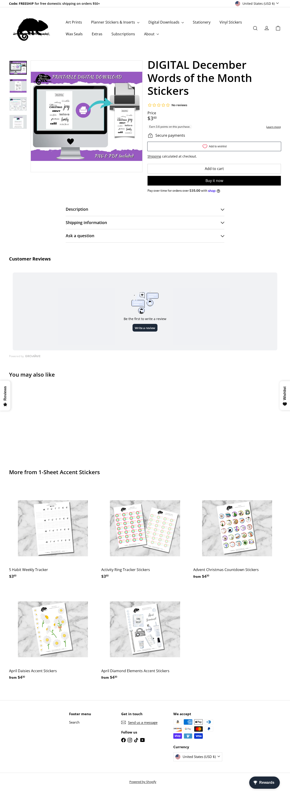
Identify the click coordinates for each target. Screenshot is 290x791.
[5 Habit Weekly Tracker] (53, 533)
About (149, 33)
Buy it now (214, 180)
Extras (97, 33)
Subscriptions (123, 33)
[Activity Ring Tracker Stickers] (145, 533)
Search (74, 722)
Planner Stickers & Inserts (113, 22)
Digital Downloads (164, 22)
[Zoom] (86, 116)
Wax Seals (74, 33)
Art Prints (74, 22)
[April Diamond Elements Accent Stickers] (145, 634)
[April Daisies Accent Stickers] (53, 634)
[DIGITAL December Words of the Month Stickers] (30, 420)
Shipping (154, 156)
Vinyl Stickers (231, 22)
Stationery (201, 22)
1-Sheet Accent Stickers (69, 472)
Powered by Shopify (142, 782)
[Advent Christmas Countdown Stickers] (237, 533)
